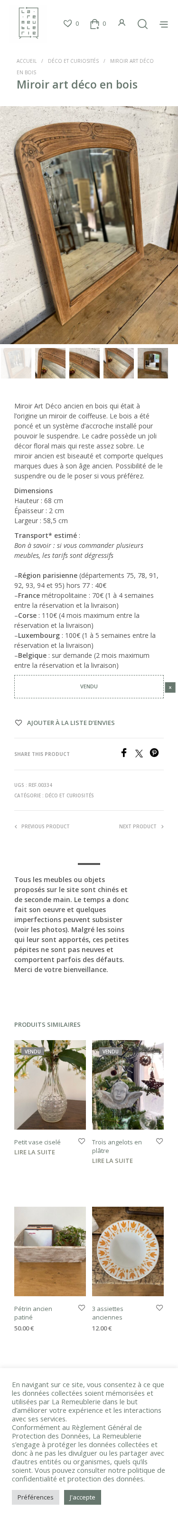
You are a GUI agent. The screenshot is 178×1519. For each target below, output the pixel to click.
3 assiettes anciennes (107, 1312)
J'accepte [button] (82, 1497)
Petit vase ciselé (37, 1142)
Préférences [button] (36, 1497)
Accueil (27, 61)
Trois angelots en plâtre (117, 1146)
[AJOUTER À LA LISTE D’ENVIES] (81, 1142)
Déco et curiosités (73, 61)
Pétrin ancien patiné (33, 1312)
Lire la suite (34, 1152)
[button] (71, 24)
